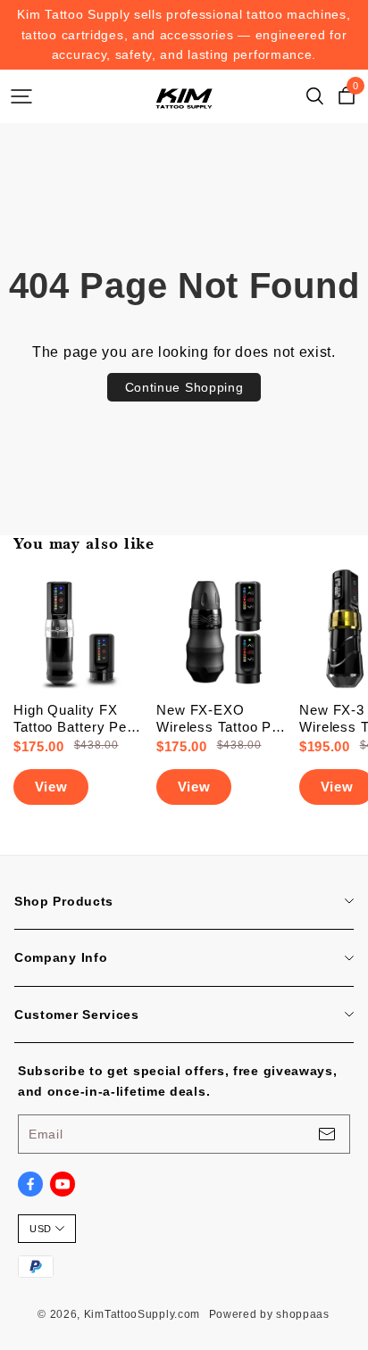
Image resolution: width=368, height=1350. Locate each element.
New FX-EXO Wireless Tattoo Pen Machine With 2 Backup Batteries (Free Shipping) (222, 719)
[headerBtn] (21, 96)
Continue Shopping (184, 387)
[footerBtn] (327, 1134)
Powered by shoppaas (269, 1314)
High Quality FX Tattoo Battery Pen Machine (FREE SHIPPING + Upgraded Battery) (74, 719)
